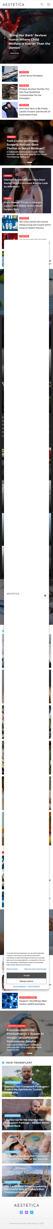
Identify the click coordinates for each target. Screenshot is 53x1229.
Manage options (26, 981)
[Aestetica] (13, 4)
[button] (45, 595)
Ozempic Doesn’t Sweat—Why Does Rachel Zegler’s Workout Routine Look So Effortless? (26, 183)
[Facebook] (21, 1212)
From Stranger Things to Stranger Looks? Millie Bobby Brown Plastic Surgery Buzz (23, 206)
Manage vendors (12, 969)
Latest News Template (31, 75)
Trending (24, 72)
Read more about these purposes (35, 969)
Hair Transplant (12, 1082)
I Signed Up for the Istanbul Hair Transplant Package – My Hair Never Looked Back (27, 1122)
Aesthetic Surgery (28, 997)
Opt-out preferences (19, 986)
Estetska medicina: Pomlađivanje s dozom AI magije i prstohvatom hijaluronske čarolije (25, 1035)
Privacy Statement (34, 986)
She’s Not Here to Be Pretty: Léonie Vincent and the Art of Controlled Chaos (34, 111)
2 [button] (4, 38)
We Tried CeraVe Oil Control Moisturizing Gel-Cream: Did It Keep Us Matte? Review (35, 224)
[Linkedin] (31, 1212)
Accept (27, 975)
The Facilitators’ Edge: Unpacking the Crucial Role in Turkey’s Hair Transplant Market (25, 1189)
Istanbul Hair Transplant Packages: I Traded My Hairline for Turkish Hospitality (27, 1089)
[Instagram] (26, 1212)
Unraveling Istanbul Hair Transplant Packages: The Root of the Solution (27, 1158)
